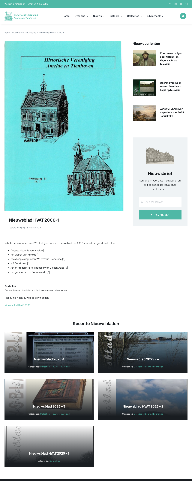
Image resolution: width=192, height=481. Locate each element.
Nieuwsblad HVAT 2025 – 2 (143, 406)
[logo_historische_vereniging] (21, 12)
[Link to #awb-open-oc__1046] (183, 16)
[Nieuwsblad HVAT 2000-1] (63, 42)
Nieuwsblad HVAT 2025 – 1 (49, 453)
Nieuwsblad (64, 366)
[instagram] (175, 4)
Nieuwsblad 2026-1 (49, 359)
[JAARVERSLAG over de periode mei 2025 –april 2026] (144, 107)
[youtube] (181, 4)
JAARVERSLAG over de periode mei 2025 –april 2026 (172, 112)
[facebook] (170, 4)
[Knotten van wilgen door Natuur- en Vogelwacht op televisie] (144, 52)
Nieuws (54, 366)
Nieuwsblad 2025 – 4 (143, 359)
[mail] (186, 4)
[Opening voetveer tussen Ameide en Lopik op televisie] (144, 81)
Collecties (45, 366)
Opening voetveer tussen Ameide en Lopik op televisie (170, 86)
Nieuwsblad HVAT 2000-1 (18, 305)
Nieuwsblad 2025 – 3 (49, 406)
